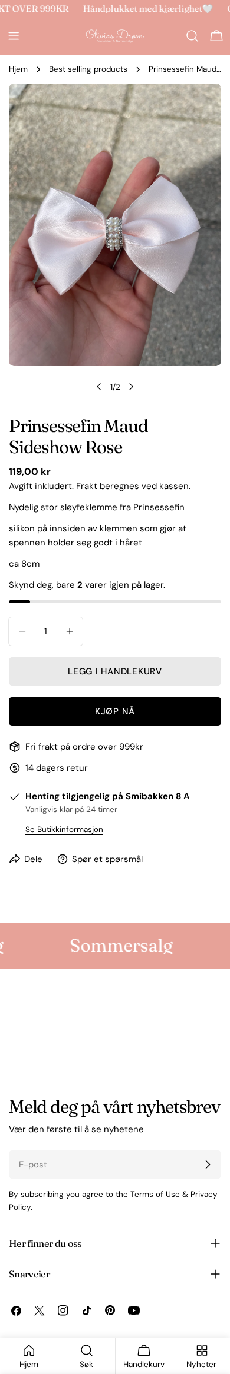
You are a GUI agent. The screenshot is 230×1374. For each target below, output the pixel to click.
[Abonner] (207, 1164)
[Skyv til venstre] (99, 386)
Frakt (86, 486)
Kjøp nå (115, 711)
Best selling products (88, 69)
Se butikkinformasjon (64, 829)
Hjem (18, 69)
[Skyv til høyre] (130, 386)
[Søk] (192, 36)
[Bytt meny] (13, 36)
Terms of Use (155, 1194)
